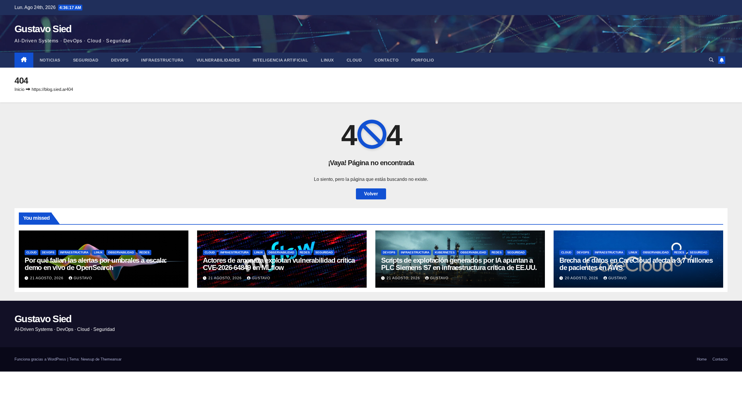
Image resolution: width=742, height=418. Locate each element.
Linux (327, 60)
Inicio (19, 89)
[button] (711, 59)
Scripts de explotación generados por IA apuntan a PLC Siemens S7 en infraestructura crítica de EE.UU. (459, 263)
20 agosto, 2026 (582, 278)
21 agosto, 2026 (47, 278)
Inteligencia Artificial (280, 60)
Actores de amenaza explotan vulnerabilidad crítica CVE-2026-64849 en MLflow (279, 263)
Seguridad (86, 60)
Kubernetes (445, 252)
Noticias (50, 60)
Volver (371, 193)
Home (702, 359)
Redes (144, 252)
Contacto (386, 60)
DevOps (119, 60)
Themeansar (111, 359)
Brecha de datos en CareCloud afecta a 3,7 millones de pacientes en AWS (636, 263)
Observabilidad (121, 252)
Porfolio (422, 60)
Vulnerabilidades (218, 60)
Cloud (354, 60)
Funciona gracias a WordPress (40, 359)
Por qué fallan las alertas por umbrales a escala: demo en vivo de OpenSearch (96, 263)
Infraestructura (162, 60)
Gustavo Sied (43, 28)
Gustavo (83, 278)
